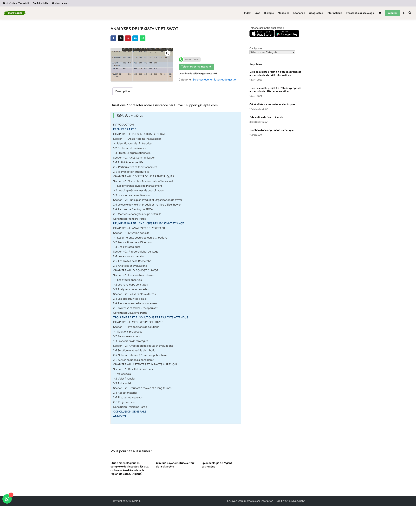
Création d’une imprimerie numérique (271, 130)
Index (247, 12)
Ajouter (392, 12)
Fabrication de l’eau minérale (266, 117)
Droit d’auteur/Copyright (16, 3)
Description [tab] (122, 91)
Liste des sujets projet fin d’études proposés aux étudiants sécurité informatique (275, 73)
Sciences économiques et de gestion (215, 79)
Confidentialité (41, 3)
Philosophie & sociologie (360, 12)
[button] (167, 53)
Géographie (316, 12)
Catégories (255, 48)
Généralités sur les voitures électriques (272, 104)
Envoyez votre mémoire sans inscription (250, 500)
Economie (299, 12)
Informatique (334, 12)
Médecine (283, 12)
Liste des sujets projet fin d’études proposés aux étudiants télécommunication (275, 90)
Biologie (269, 12)
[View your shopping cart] (380, 13)
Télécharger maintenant (196, 66)
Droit (257, 12)
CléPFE (136, 500)
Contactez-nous (60, 3)
